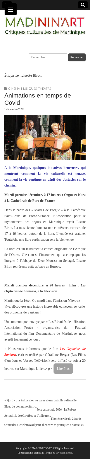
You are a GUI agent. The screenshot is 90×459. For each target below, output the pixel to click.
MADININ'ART (44, 448)
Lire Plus (63, 368)
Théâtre (44, 88)
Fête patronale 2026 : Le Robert (56, 409)
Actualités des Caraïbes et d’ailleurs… (27, 416)
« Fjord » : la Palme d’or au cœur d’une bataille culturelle (40, 400)
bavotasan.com (64, 452)
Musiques (29, 88)
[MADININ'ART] (45, 23)
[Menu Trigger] (11, 9)
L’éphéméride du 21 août (66, 419)
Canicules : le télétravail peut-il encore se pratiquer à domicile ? (44, 425)
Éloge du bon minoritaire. (20, 406)
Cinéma (14, 88)
